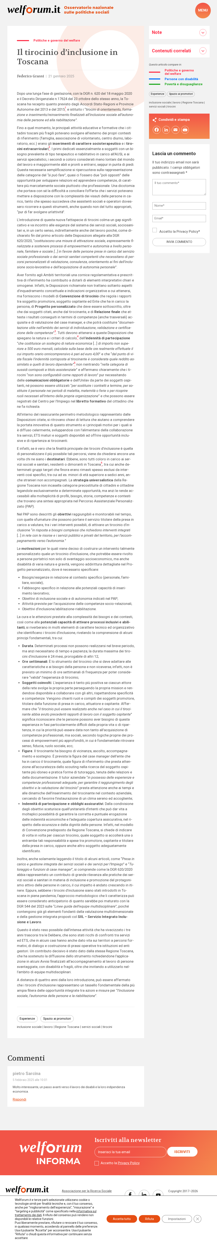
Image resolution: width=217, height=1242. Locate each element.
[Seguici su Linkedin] (144, 1195)
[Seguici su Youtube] (158, 1195)
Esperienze (27, 1019)
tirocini (107, 1027)
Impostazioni (177, 1219)
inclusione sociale (29, 1027)
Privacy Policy (187, 232)
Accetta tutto (122, 1219)
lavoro (48, 1027)
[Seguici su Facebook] (130, 1195)
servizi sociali (91, 1027)
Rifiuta (149, 1219)
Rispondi (19, 1099)
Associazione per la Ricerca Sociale (87, 1191)
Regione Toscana (67, 1027)
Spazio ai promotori (57, 1019)
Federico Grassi (30, 76)
